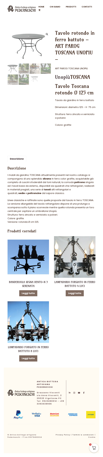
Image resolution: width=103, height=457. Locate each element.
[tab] (75, 100)
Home (41, 6)
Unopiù (62, 77)
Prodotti (71, 6)
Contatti (87, 6)
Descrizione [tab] (17, 158)
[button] (47, 34)
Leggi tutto (28, 293)
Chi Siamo (55, 6)
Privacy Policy (63, 435)
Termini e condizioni (83, 435)
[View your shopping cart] (39, 10)
